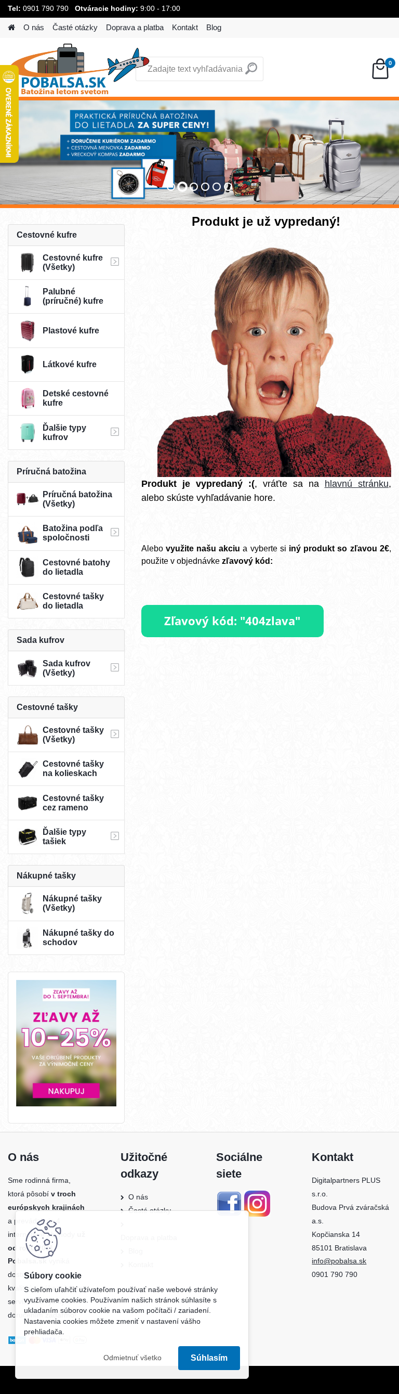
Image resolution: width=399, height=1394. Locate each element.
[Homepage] (11, 28)
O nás (33, 27)
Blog (213, 27)
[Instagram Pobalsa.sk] (257, 1197)
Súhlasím (209, 1357)
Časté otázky (75, 27)
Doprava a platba (135, 27)
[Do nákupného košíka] (232, 610)
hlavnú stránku (357, 484)
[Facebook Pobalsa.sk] (229, 1197)
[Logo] (79, 69)
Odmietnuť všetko (132, 1358)
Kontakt (185, 27)
